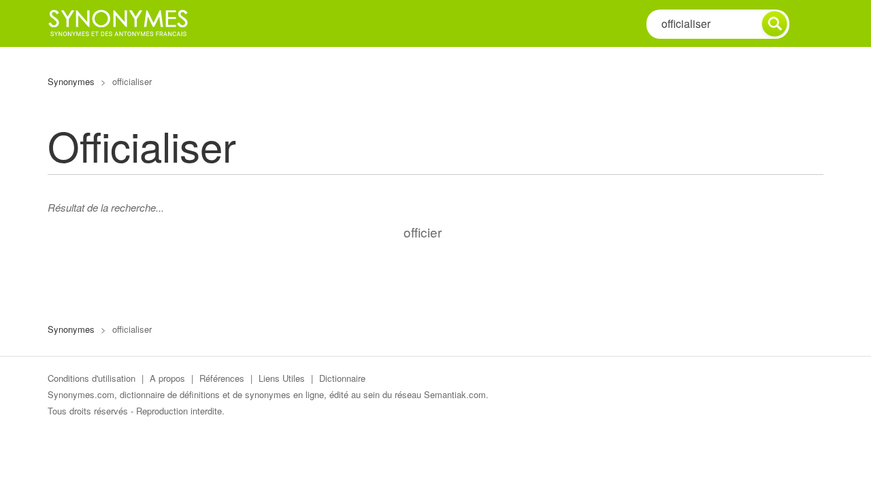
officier (423, 232)
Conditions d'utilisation (91, 378)
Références (221, 378)
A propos (167, 378)
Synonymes (71, 81)
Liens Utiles (282, 378)
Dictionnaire (342, 378)
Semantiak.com (455, 394)
